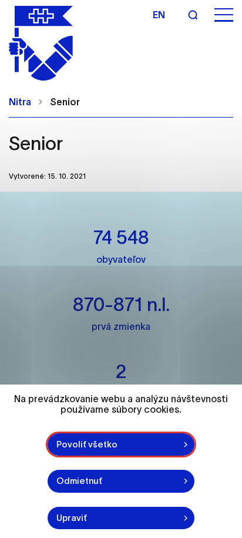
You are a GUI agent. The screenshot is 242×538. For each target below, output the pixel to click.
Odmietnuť (79, 481)
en (159, 14)
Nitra (20, 101)
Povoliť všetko (86, 444)
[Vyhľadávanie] (193, 15)
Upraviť (71, 518)
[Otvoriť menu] (223, 15)
